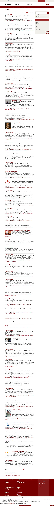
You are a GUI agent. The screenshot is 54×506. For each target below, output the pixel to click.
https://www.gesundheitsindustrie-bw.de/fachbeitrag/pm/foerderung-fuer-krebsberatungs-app (18, 251)
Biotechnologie (7, 482)
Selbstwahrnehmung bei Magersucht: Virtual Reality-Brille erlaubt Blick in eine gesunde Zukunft (19, 401)
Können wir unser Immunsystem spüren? (12, 224)
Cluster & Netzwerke (8, 489)
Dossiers (18, 483)
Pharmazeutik (18, 487)
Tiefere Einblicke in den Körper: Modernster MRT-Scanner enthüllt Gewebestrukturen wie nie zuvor (17, 114)
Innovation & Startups (42, 483)
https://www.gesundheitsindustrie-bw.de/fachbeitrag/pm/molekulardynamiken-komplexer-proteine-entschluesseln (19, 213)
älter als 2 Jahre (38, 29)
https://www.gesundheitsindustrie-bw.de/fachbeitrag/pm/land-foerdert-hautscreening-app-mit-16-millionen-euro (18, 244)
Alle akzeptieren (29, 505)
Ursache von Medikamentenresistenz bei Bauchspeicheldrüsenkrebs (17, 84)
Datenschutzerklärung (11, 503)
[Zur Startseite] (12, 4)
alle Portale (37, 17)
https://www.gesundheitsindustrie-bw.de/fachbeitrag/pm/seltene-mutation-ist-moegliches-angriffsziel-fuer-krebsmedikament (19, 139)
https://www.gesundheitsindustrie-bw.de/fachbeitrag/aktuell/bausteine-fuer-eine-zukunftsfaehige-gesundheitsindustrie (18, 236)
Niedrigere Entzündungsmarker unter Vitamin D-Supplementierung (17, 299)
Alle (36, 26)
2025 (36, 28)
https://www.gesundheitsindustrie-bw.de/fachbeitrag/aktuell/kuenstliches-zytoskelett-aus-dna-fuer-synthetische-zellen (19, 187)
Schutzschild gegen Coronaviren (11, 172)
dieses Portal (37, 16)
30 (25, 469)
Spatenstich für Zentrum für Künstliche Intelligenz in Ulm (15, 272)
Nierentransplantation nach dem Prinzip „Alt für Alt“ (15, 280)
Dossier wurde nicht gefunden (10, 321)
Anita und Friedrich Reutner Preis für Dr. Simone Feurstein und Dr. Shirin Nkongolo (18, 291)
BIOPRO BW (36, 0)
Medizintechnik (7, 483)
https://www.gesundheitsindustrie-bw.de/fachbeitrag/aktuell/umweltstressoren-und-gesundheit (18, 129)
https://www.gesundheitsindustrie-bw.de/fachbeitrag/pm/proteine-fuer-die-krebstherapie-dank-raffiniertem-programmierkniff (18, 168)
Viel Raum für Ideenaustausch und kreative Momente (22, 452)
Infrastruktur (6, 488)
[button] (48, 25)
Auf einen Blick (7, 481)
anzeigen (47, 33)
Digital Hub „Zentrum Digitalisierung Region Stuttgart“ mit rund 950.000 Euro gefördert (18, 462)
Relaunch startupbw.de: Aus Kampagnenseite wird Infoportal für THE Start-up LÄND (19, 361)
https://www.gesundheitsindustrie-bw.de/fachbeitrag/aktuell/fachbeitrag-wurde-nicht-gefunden (18, 327)
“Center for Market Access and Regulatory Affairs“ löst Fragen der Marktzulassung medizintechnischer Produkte (17, 382)
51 (31, 469)
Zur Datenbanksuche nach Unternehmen (11, 473)
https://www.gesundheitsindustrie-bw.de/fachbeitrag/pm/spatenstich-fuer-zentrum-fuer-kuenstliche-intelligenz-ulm (19, 276)
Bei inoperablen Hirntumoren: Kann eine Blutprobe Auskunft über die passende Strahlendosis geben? (18, 35)
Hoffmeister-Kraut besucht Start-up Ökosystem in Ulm (15, 265)
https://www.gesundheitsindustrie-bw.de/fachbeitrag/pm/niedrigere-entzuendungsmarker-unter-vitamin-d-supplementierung (18, 305)
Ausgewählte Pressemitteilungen (21, 482)
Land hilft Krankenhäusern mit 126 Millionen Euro (14, 201)
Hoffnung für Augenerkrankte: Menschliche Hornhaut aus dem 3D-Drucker (22, 340)
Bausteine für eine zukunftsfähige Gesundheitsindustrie (22, 231)
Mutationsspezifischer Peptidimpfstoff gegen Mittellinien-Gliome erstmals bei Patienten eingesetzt (19, 45)
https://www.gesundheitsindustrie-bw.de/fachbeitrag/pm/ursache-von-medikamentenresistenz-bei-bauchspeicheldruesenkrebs (18, 88)
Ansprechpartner (19, 495)
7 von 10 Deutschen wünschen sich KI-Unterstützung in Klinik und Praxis (18, 55)
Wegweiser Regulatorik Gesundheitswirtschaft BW (42, 482)
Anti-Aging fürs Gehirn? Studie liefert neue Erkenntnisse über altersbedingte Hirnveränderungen (19, 332)
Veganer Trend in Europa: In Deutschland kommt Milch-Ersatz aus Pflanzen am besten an (19, 309)
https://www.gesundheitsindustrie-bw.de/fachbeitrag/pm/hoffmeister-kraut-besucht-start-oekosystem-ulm (19, 268)
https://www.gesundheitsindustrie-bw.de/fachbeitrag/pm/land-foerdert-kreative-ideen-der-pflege (18, 220)
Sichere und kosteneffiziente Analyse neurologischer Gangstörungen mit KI (21, 102)
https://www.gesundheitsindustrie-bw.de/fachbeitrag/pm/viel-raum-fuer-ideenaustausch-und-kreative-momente (19, 457)
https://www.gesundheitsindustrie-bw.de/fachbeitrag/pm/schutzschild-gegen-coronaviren (17, 177)
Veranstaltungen (37, 23)
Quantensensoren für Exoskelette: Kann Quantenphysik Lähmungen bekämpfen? (22, 411)
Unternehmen (7, 495)
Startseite (6, 9)
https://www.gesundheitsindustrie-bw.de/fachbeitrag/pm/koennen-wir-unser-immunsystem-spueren (19, 227)
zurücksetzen (46, 31)
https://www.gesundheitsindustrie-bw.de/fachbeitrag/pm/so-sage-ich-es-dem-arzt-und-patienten (18, 428)
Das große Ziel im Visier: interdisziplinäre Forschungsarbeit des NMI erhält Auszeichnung (18, 65)
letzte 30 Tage (38, 27)
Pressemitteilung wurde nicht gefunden (12, 317)
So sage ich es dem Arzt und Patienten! (19, 423)
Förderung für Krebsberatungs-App (11, 248)
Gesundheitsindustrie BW (41, 0)
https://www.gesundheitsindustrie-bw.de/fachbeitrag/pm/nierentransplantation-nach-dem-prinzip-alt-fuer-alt (19, 286)
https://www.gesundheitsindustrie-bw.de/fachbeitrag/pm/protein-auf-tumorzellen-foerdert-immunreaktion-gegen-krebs (17, 97)
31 (27, 469)
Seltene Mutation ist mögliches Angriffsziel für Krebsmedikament (17, 133)
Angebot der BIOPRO (19, 494)
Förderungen (36, 22)
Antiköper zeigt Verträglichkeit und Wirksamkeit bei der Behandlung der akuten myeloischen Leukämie (19, 192)
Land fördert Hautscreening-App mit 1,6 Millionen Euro (15, 240)
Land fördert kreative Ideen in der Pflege (12, 217)
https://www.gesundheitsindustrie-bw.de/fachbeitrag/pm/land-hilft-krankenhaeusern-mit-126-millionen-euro (19, 205)
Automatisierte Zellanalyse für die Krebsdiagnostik (14, 153)
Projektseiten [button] (46, 0)
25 (25, 12)
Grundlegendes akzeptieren (22, 505)
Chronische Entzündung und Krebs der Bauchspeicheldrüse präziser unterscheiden (17, 75)
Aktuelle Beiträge (19, 481)
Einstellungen (51, 505)
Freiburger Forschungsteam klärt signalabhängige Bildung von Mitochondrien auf (19, 351)
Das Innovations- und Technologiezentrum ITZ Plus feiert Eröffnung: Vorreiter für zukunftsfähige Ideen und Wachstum (19, 16)
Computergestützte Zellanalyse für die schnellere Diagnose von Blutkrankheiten (19, 255)
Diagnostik (18, 488)
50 (27, 12)
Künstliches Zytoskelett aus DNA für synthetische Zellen (22, 181)
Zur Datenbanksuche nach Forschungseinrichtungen (13, 475)
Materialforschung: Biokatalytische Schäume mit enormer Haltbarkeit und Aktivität (18, 390)
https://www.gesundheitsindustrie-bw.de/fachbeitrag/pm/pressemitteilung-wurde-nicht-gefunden (18, 318)
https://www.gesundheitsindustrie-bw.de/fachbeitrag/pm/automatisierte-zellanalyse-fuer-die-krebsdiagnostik (18, 159)
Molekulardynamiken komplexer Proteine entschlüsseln (15, 209)
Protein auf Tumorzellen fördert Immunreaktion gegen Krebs (16, 92)
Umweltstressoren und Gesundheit (18, 123)
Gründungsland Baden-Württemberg (10, 487)
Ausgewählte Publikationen (20, 490)
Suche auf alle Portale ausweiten (10, 472)
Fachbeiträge (36, 21)
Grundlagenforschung (19, 489)
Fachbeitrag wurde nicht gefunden (11, 326)
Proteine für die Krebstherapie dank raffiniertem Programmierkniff (17, 163)
